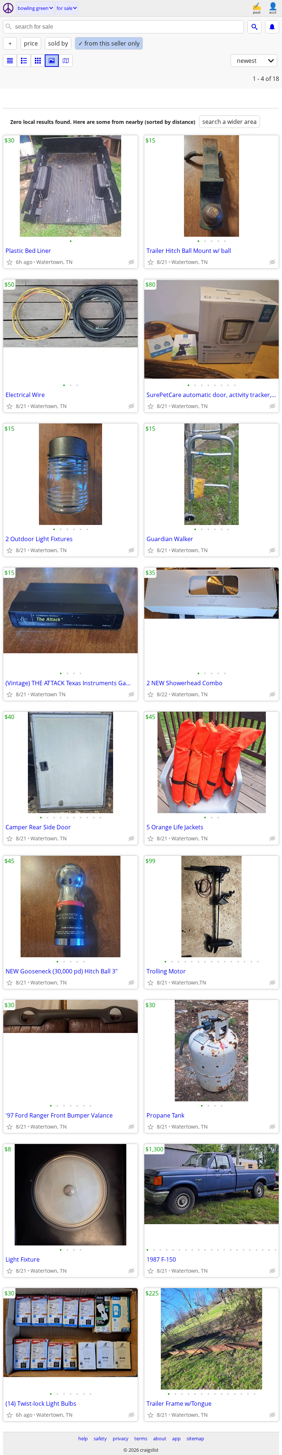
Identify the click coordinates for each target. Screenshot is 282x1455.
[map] (66, 60)
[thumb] (24, 60)
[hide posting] (131, 262)
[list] (10, 60)
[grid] (38, 60)
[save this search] (272, 26)
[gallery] (52, 60)
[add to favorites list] (9, 262)
